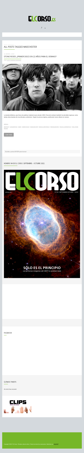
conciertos (13, 126)
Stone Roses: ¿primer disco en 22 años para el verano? (30, 56)
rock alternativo (65, 126)
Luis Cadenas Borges (14, 60)
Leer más (8, 134)
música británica (44, 126)
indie (19, 126)
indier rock (25, 126)
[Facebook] (40, 27)
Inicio (5, 44)
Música (6, 124)
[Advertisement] (42, 7)
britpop (6, 126)
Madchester (34, 126)
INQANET (56, 444)
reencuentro (54, 126)
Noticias (11, 44)
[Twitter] (44, 27)
